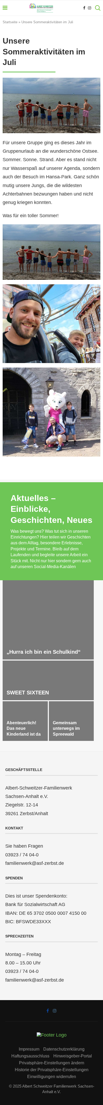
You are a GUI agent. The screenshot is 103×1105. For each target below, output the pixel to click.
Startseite (10, 22)
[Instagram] (89, 8)
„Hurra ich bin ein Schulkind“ (44, 652)
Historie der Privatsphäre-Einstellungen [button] (51, 1069)
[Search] (97, 8)
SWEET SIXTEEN (28, 692)
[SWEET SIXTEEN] (48, 680)
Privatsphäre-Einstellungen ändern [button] (51, 1063)
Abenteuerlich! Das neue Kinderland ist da (24, 728)
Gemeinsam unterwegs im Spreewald (66, 728)
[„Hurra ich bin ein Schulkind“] (48, 620)
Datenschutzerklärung (64, 1049)
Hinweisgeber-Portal (72, 1056)
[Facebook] (84, 8)
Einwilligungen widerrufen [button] (51, 1076)
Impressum (29, 1049)
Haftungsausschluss (30, 1056)
